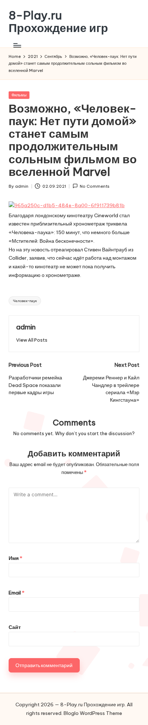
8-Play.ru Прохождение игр (58, 21)
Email (16, 592)
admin (26, 327)
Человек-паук (25, 300)
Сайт (15, 627)
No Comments (95, 186)
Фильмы (19, 94)
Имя (15, 558)
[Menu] (16, 45)
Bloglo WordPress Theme (93, 713)
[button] (31, 340)
